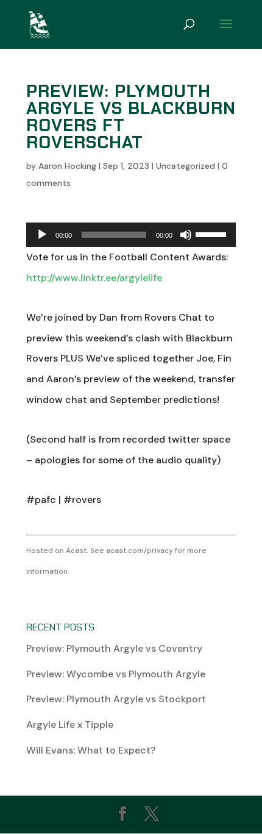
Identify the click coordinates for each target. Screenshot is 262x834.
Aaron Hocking (67, 165)
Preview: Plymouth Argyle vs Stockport (116, 699)
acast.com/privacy (139, 550)
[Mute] (186, 235)
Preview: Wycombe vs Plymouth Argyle (115, 674)
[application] (131, 235)
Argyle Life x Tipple (69, 724)
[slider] (213, 233)
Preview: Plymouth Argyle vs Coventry (114, 648)
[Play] (42, 235)
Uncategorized (185, 165)
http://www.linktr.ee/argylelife (94, 277)
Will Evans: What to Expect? (90, 750)
